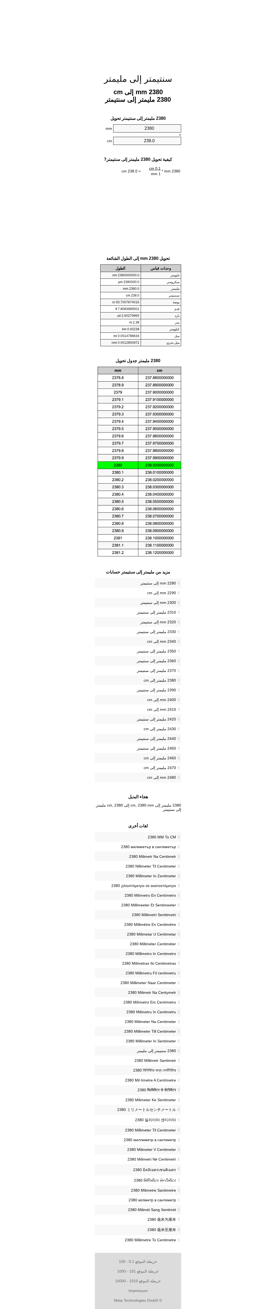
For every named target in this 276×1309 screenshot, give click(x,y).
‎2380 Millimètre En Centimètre (150, 924)
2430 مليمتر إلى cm (160, 729)
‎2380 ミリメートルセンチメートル (146, 1109)
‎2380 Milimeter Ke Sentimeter (150, 1100)
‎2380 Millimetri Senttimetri (154, 915)
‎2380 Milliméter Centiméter (153, 944)
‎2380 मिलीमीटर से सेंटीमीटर (156, 1090)
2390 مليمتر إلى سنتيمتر (156, 690)
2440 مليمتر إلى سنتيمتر (156, 738)
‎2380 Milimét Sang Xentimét (152, 1210)
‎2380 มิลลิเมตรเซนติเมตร (154, 1170)
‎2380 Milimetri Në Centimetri (151, 1159)
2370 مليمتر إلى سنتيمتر (156, 670)
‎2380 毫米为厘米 (161, 1219)
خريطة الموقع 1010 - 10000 (138, 1281)
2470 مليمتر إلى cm (160, 768)
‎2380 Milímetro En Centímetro (150, 895)
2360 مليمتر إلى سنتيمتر (156, 661)
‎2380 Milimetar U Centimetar (151, 934)
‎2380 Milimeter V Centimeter (151, 1149)
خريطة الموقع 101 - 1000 (138, 1271)
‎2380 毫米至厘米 (161, 1230)
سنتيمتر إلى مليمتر (138, 79)
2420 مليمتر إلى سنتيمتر (156, 719)
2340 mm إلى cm (161, 641)
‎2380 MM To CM (162, 837)
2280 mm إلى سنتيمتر (158, 583)
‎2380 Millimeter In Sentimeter (151, 1041)
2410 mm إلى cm (161, 709)
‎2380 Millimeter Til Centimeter (150, 1130)
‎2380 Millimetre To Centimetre (150, 1240)
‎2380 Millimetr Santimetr (155, 1060)
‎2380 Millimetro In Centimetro (151, 953)
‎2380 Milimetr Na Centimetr (152, 856)
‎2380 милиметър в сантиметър (148, 847)
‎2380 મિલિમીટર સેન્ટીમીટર (155, 1180)
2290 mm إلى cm (161, 593)
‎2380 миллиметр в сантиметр (150, 1140)
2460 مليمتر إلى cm (160, 758)
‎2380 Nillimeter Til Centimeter (151, 866)
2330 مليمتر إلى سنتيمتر (156, 632)
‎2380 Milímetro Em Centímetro (149, 1002)
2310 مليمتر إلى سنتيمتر (156, 612)
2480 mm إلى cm (161, 777)
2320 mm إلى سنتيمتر (158, 622)
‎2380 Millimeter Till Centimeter (150, 1031)
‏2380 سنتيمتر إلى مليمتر (156, 1051)
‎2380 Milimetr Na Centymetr (152, 992)
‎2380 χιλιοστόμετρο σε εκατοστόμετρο (143, 885)
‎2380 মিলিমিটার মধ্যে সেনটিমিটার (154, 1070)
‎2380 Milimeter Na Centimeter (150, 1021)
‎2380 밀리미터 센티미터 (155, 1120)
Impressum (138, 1290)
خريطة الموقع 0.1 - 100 (138, 1261)
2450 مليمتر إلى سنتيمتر (156, 748)
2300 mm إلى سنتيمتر (158, 602)
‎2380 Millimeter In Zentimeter (151, 876)
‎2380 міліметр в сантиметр (152, 1200)
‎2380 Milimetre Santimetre (153, 1190)
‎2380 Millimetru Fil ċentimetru (151, 973)
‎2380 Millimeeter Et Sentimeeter (148, 905)
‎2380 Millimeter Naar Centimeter (148, 983)
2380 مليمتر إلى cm (160, 680)
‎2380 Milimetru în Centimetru (151, 1012)
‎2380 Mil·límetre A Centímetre (150, 1080)
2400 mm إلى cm (161, 700)
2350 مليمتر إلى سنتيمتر (156, 651)
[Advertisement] (138, 33)
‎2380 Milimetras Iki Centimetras (149, 963)
